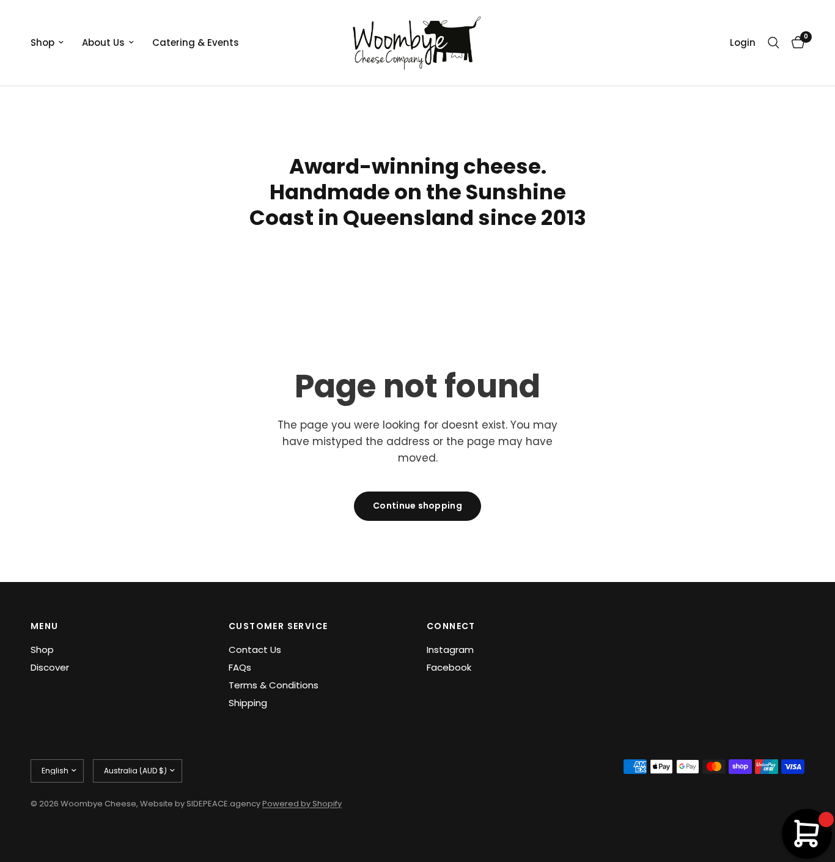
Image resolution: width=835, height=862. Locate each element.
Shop (42, 42)
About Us (103, 42)
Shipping (248, 702)
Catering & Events (195, 42)
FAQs (240, 667)
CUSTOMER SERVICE (278, 626)
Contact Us (255, 649)
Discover (50, 667)
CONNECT (451, 626)
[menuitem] (52, 42)
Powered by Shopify (302, 803)
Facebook (449, 667)
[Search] (773, 43)
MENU (45, 626)
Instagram (450, 649)
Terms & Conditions (273, 685)
